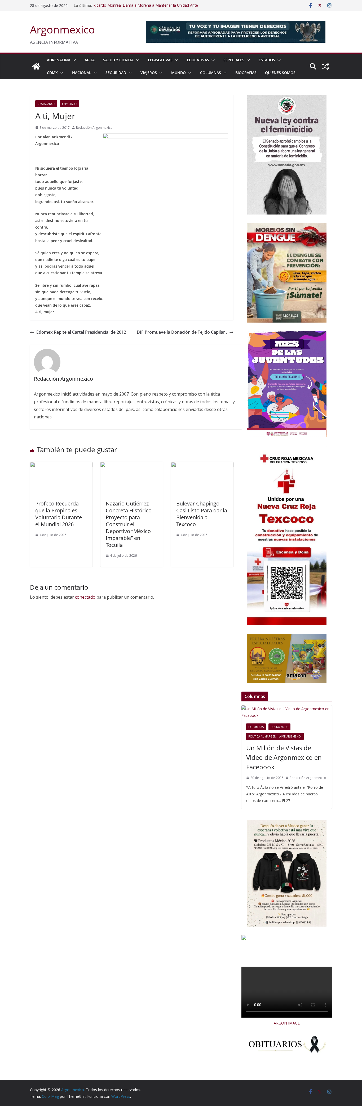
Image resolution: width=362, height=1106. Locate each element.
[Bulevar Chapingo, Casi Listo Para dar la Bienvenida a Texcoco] (202, 466)
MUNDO (178, 72)
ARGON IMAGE (287, 1023)
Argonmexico (62, 29)
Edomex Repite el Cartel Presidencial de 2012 (81, 332)
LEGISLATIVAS (160, 59)
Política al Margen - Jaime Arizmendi (275, 736)
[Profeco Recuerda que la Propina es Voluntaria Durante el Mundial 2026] (61, 466)
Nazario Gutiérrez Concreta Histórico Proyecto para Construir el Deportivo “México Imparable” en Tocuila (129, 524)
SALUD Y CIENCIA (118, 59)
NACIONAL (81, 72)
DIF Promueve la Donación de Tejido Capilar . (182, 332)
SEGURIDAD (115, 72)
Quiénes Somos (280, 72)
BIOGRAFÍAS (246, 72)
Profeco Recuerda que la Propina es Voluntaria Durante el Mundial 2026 (58, 514)
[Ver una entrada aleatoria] (325, 66)
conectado (85, 597)
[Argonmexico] (36, 66)
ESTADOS (267, 59)
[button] (73, 60)
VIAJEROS (148, 72)
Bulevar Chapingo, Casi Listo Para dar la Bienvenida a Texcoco (201, 514)
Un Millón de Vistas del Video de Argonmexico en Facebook (284, 757)
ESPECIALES (233, 59)
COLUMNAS (210, 72)
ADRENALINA (58, 59)
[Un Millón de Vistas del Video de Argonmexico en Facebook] (286, 712)
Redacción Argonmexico (94, 127)
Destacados (46, 104)
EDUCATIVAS (198, 59)
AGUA (90, 59)
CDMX (52, 72)
